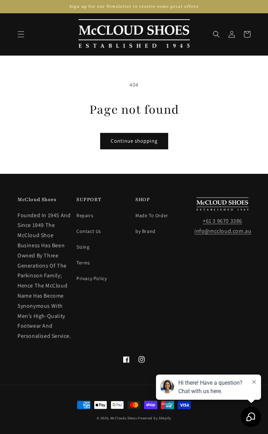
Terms (83, 262)
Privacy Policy (91, 278)
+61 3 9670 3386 (222, 221)
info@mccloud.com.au (222, 231)
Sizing (83, 247)
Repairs (84, 215)
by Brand (145, 231)
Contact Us (88, 231)
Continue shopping (134, 140)
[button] (21, 34)
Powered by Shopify (154, 418)
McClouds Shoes (123, 418)
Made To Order (151, 215)
